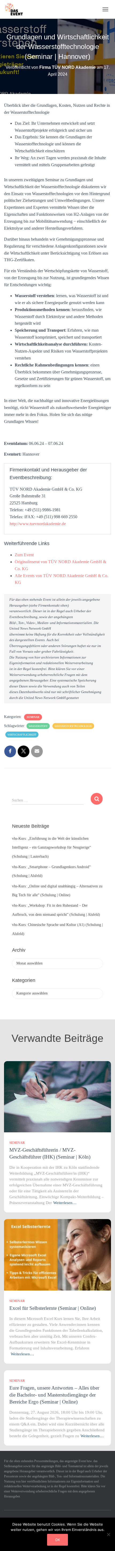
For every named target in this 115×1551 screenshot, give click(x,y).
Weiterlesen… (64, 1203)
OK (57, 1540)
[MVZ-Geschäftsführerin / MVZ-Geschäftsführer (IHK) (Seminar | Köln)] (57, 1096)
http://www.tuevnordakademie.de (38, 523)
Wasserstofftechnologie (73, 726)
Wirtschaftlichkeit (21, 734)
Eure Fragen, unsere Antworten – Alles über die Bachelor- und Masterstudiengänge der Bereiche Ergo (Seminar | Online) (54, 1395)
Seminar (33, 717)
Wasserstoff (38, 726)
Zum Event (24, 555)
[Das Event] (16, 9)
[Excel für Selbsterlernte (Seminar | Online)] (57, 1255)
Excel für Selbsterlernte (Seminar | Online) (52, 1308)
